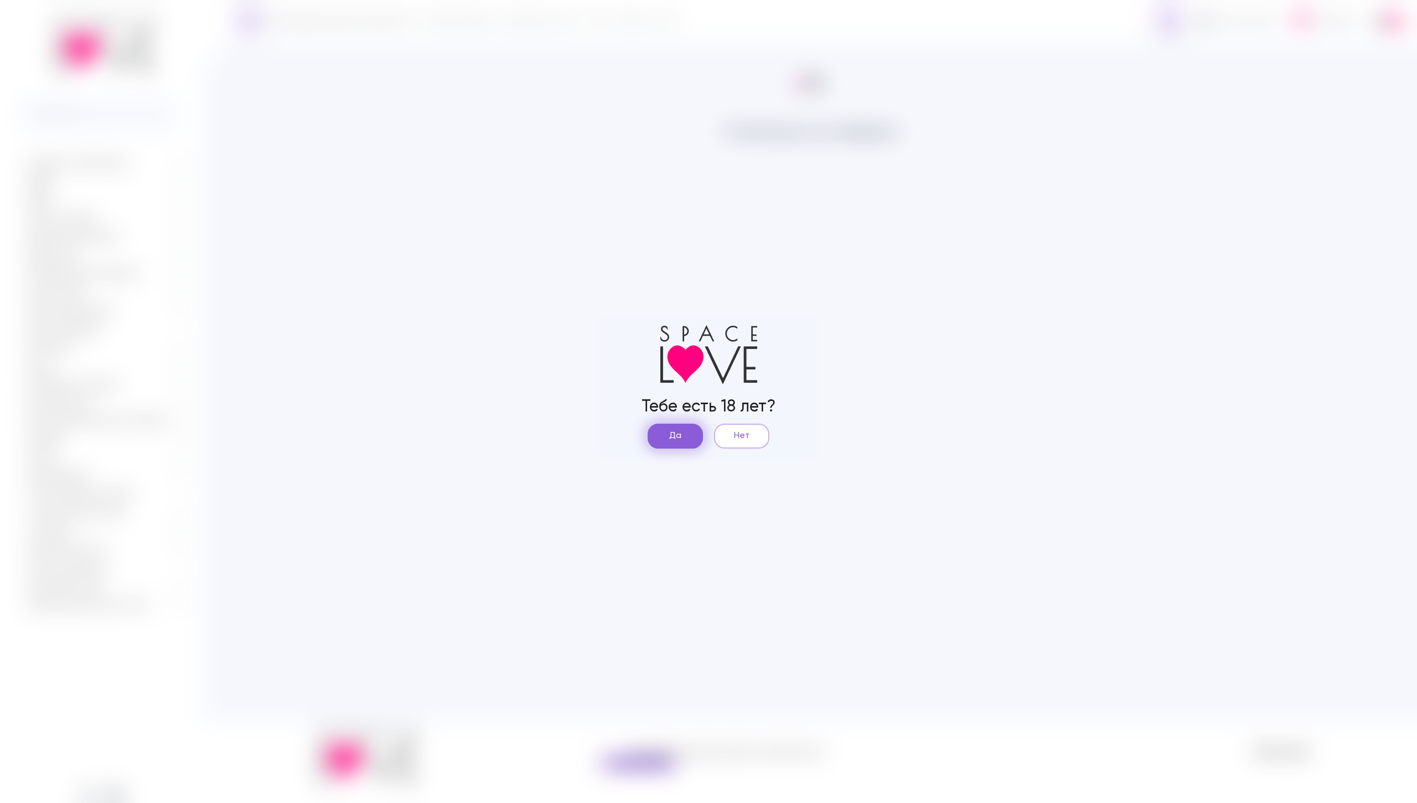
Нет (742, 435)
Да (675, 435)
